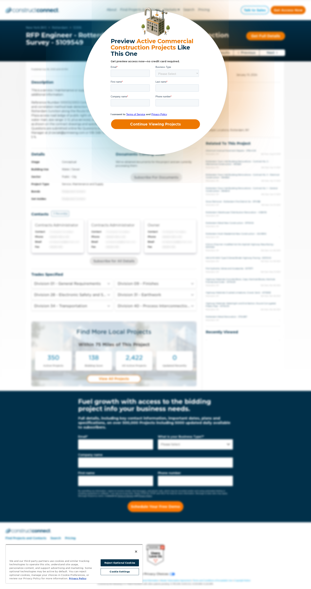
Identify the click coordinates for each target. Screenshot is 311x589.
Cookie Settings (120, 571)
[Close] (136, 552)
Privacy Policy (77, 578)
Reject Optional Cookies (119, 562)
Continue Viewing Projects (155, 124)
